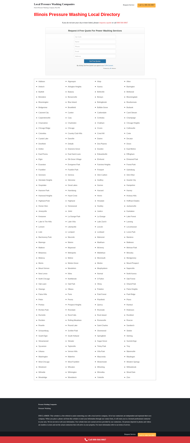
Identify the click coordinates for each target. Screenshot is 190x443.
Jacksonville (131, 206)
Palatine (100, 289)
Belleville (100, 92)
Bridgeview (42, 107)
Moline (70, 258)
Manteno (130, 237)
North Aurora (131, 274)
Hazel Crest (72, 196)
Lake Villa (72, 222)
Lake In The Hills (45, 222)
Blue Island (72, 102)
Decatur (130, 139)
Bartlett (41, 92)
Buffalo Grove (102, 107)
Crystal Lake (43, 139)
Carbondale (101, 113)
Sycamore (42, 346)
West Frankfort (73, 362)
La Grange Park (74, 216)
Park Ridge (131, 294)
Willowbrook (131, 367)
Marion (70, 242)
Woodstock (72, 377)
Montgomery (131, 258)
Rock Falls (72, 315)
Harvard (100, 190)
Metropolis (72, 253)
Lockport (71, 232)
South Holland (73, 336)
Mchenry (100, 248)
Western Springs (133, 362)
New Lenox (42, 274)
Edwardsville (102, 154)
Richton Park (43, 310)
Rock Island (101, 315)
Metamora (42, 253)
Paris (70, 294)
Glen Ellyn (131, 175)
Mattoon (41, 248)
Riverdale (71, 310)
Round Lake (72, 325)
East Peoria (43, 154)
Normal (100, 274)
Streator (71, 341)
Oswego (41, 289)
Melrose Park (132, 248)
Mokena (41, 258)
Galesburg (131, 170)
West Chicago (43, 362)
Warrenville (131, 351)
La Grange (101, 216)
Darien (99, 139)
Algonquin (72, 81)
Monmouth (101, 258)
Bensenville (72, 97)
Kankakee (130, 211)
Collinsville (131, 128)
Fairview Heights (103, 164)
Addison (41, 81)
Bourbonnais (132, 102)
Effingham (130, 154)
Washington (43, 357)
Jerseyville (42, 211)
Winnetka (101, 372)
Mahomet (100, 237)
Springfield (101, 336)
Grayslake (42, 185)
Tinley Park (101, 346)
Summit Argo (132, 341)
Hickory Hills (131, 196)
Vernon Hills (72, 351)
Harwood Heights (45, 196)
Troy (128, 346)
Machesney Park (45, 237)
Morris (40, 263)
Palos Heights (132, 289)
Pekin (40, 300)
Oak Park (71, 284)
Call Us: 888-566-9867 (146, 5)
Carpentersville (44, 118)
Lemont (41, 227)
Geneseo (42, 175)
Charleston (72, 123)
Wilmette (41, 372)
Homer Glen (43, 206)
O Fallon (100, 279)
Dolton (41, 149)
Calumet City (43, 113)
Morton (100, 263)
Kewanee (42, 216)
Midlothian (101, 253)
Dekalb (70, 144)
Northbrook (72, 279)
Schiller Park (73, 331)
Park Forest (101, 294)
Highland (71, 201)
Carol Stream (132, 113)
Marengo (41, 242)
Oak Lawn (42, 284)
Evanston (42, 164)
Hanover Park (43, 190)
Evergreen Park (74, 164)
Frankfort (41, 170)
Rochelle (42, 315)
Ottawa (70, 289)
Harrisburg (72, 190)
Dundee (100, 149)
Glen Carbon (102, 175)
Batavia (71, 92)
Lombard (100, 232)
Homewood (72, 206)
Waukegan (131, 357)
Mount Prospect (133, 263)
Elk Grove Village (74, 159)
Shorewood (101, 331)
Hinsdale (100, 201)
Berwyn (100, 97)
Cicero (99, 128)
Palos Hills (42, 294)
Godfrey (100, 180)
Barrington (131, 87)
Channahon (43, 123)
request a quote (105, 23)
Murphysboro (102, 268)
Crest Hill (100, 133)
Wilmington (72, 372)
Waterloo (71, 357)
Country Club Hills (75, 133)
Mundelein (72, 268)
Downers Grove (74, 149)
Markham (100, 242)
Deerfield (42, 144)
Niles (70, 274)
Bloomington (43, 102)
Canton (71, 113)
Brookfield (72, 107)
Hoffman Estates (133, 201)
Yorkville (100, 377)
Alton (129, 81)
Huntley (100, 206)
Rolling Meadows (74, 320)
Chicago (71, 128)
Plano (129, 300)
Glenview (71, 180)
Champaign (131, 118)
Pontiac (41, 305)
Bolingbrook (102, 102)
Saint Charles (102, 325)
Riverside (101, 310)
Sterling (130, 336)
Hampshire (131, 185)
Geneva (71, 175)
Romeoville (101, 320)
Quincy (100, 305)
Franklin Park (73, 170)
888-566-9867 (122, 23)
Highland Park (44, 201)
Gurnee (100, 185)
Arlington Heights (74, 87)
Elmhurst (100, 159)
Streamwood (43, 341)
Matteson (130, 242)
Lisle (40, 232)
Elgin (40, 159)
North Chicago (44, 279)
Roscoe (130, 320)
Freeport (100, 170)
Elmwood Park (132, 159)
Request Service (128, 5)
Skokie (129, 331)
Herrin (99, 196)
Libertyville (72, 227)
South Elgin (43, 336)
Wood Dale (131, 372)
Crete (129, 133)
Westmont (42, 367)
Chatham (100, 123)
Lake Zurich (101, 222)
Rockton (41, 320)
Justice (100, 211)
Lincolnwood (132, 227)
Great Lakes (72, 185)
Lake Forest (131, 216)
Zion (128, 377)
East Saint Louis (74, 154)
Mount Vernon (43, 268)
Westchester (102, 362)
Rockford (130, 315)
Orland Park (131, 284)
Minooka (130, 253)
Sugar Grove (102, 341)
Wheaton (71, 367)
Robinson (130, 310)
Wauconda (101, 357)
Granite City (131, 180)
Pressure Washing (44, 408)
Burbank (130, 107)
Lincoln (100, 227)
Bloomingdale (132, 97)
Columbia (42, 133)
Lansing (130, 222)
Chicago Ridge (44, 128)
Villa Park (101, 351)
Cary (70, 118)
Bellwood (130, 92)
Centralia (100, 118)
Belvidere (42, 97)
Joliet (70, 211)
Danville (71, 139)
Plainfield (101, 300)
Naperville (131, 268)
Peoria (70, 300)
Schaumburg (43, 331)
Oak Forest (131, 279)
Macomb (71, 237)
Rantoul (130, 305)
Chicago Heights (133, 123)
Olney (99, 284)
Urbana (41, 351)
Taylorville (72, 346)
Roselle (41, 325)
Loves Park (131, 232)
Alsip (99, 81)
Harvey (129, 190)
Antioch (41, 87)
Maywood (71, 248)
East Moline (131, 149)
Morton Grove (73, 263)
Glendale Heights (45, 180)
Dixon (129, 144)
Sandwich (130, 325)
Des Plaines (102, 144)
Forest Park (131, 164)
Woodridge (42, 377)
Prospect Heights (74, 305)
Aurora (99, 87)
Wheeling (101, 367)
